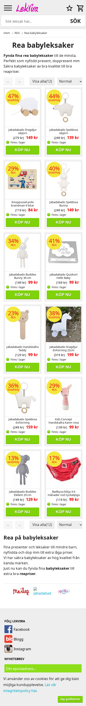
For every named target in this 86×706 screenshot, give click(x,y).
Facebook (22, 629)
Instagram (22, 649)
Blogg (18, 639)
